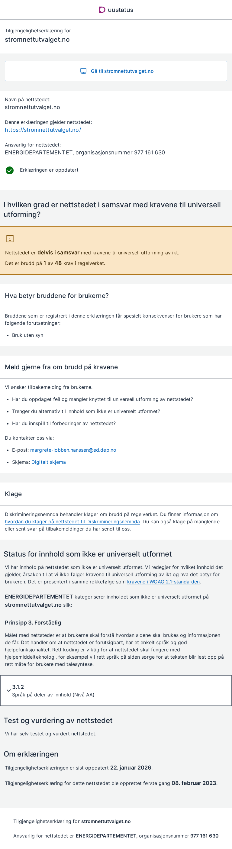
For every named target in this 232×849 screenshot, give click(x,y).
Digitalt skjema (48, 462)
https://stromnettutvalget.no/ (43, 130)
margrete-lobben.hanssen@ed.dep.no (73, 450)
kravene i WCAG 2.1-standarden (163, 582)
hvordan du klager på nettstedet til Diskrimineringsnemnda (72, 521)
